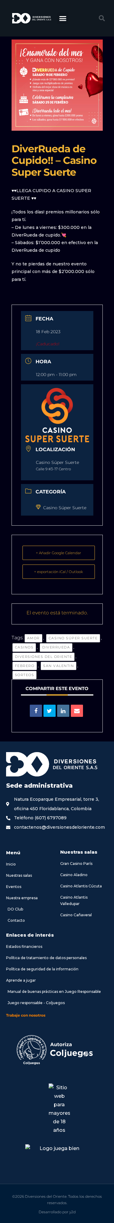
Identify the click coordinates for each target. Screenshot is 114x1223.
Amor (33, 638)
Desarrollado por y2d (57, 1212)
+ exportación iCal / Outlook (58, 571)
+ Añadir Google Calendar (58, 553)
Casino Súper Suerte (64, 507)
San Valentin (58, 666)
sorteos (24, 675)
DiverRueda (56, 647)
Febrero (25, 666)
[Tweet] (49, 711)
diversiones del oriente (43, 657)
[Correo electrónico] (77, 711)
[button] (63, 18)
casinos (24, 647)
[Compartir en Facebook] (36, 711)
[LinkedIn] (63, 711)
